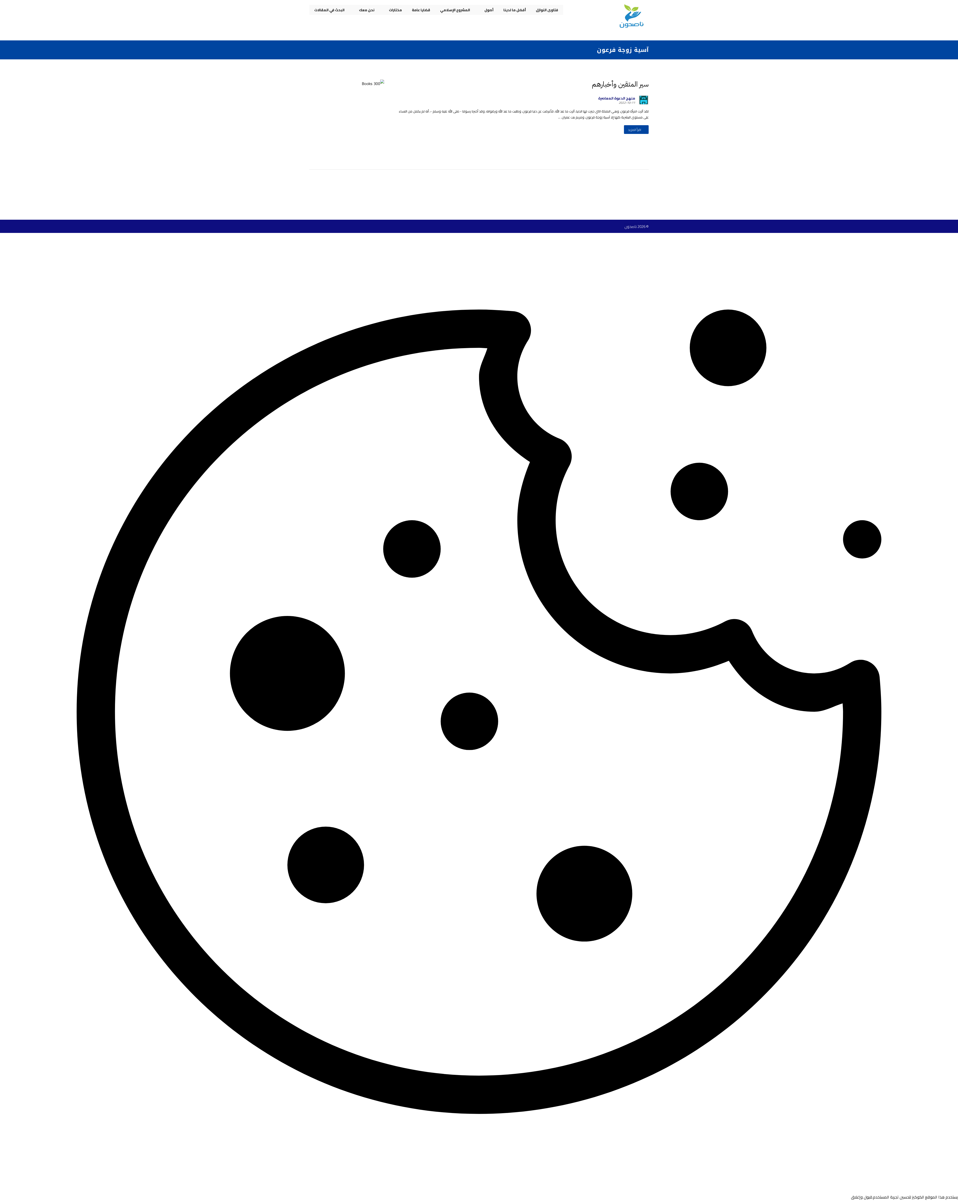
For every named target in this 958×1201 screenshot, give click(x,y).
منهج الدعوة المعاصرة (616, 98)
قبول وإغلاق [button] (861, 1197)
